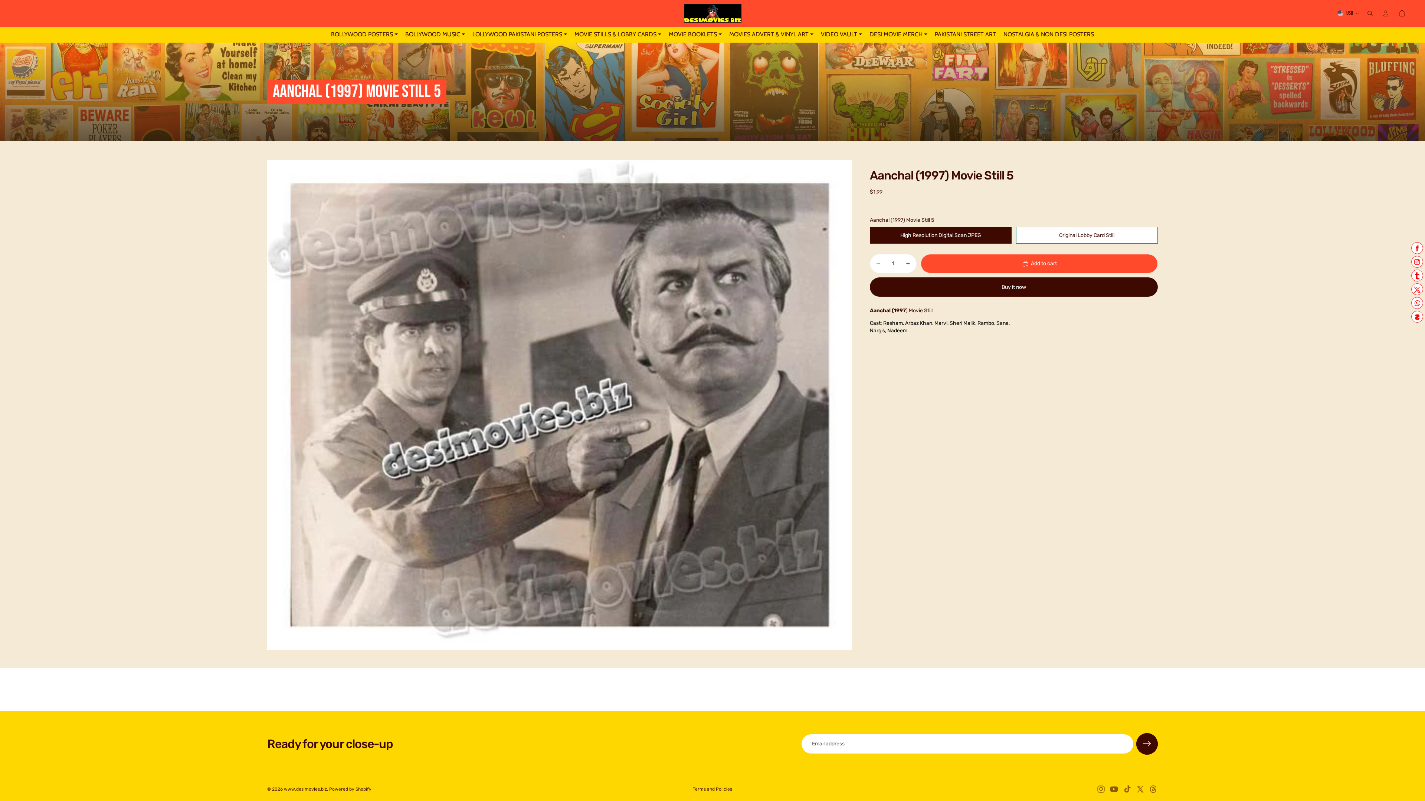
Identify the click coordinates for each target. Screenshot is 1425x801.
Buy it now (1014, 287)
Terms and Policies (712, 789)
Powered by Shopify (350, 789)
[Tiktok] (1127, 789)
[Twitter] (1140, 789)
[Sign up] (1147, 744)
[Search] (1370, 13)
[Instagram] (1101, 789)
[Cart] (1402, 13)
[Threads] (1153, 789)
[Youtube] (1114, 789)
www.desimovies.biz (305, 789)
